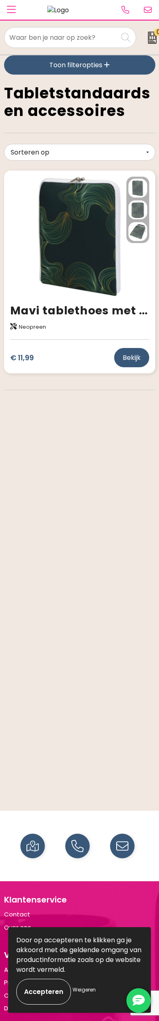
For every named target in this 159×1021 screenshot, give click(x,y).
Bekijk (132, 357)
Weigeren (84, 989)
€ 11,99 (22, 357)
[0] (149, 38)
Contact (17, 914)
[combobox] (61, 37)
